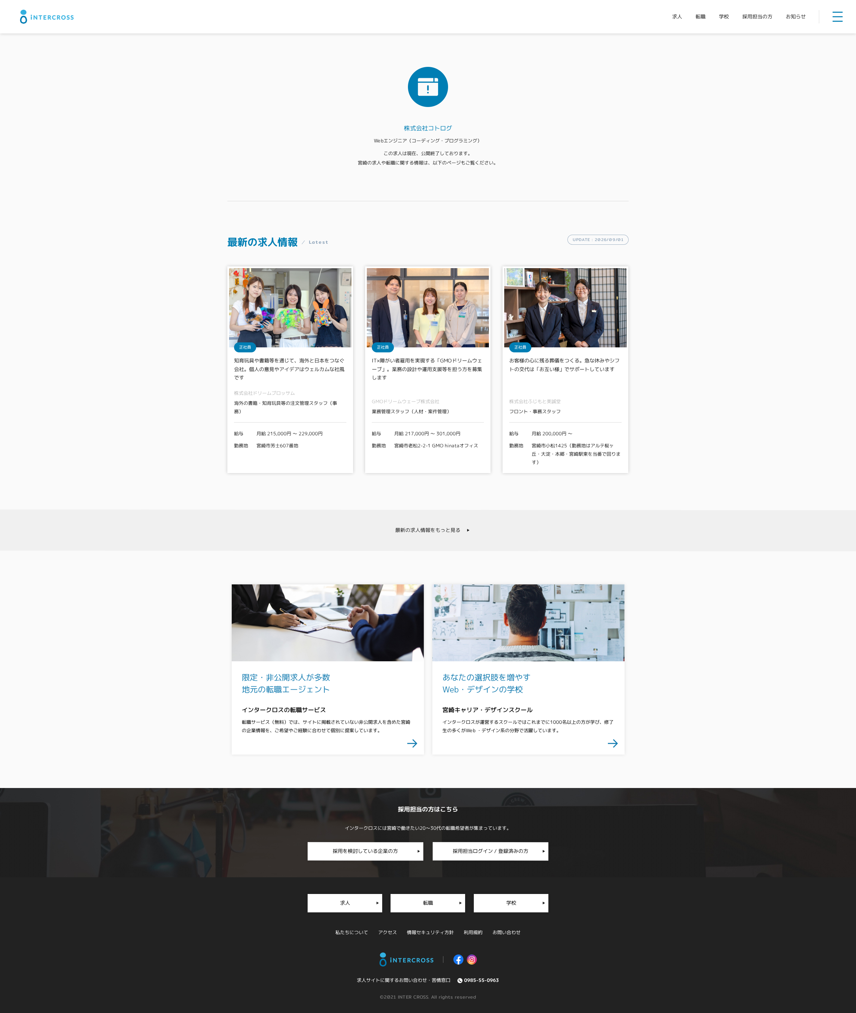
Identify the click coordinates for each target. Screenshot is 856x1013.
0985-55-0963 (481, 980)
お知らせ (796, 16)
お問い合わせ (507, 932)
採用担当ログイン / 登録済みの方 (490, 851)
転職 (701, 16)
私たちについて (351, 932)
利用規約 (473, 932)
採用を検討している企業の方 (365, 851)
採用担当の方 (757, 16)
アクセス (387, 932)
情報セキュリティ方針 (430, 932)
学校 (724, 16)
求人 (677, 16)
